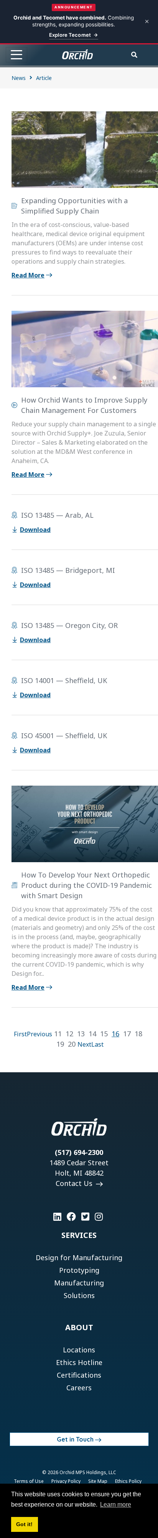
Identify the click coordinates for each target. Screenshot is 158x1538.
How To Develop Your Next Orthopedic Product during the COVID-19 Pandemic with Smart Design (86, 885)
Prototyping (79, 1270)
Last (97, 1044)
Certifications (79, 1375)
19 (60, 1044)
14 (92, 1033)
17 (127, 1033)
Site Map (97, 1481)
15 (104, 1033)
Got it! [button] (24, 1524)
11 (58, 1033)
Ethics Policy (128, 1481)
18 (138, 1033)
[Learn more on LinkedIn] (57, 1216)
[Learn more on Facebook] (71, 1216)
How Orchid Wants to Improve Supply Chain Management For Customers (84, 405)
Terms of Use (29, 1481)
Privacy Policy (66, 1481)
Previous (39, 1034)
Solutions (79, 1295)
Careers (79, 1387)
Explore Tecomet (70, 35)
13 (81, 1033)
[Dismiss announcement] (147, 21)
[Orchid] (77, 54)
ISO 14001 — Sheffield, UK (64, 680)
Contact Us (75, 1183)
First (20, 1034)
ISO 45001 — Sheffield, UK (64, 735)
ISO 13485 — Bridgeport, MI (68, 570)
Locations (79, 1349)
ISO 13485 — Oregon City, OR (69, 625)
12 (69, 1033)
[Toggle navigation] (16, 54)
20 (72, 1044)
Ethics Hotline (79, 1362)
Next (84, 1044)
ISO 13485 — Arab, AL (57, 515)
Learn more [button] (115, 1504)
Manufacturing (79, 1282)
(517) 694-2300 (79, 1152)
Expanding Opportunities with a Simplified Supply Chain (74, 205)
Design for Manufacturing (79, 1257)
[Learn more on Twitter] (85, 1216)
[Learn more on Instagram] (99, 1216)
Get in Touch (75, 1439)
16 (115, 1033)
